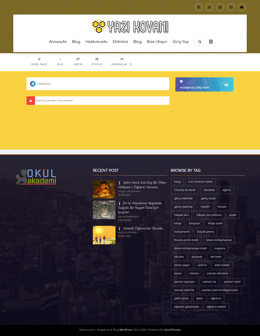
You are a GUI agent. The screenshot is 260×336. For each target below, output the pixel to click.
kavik (232, 215)
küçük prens (205, 231)
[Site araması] (200, 42)
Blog (76, 42)
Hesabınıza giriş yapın (194, 88)
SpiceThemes (172, 330)
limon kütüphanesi (219, 240)
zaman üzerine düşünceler (220, 290)
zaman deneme (217, 273)
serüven (215, 256)
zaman (194, 273)
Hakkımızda (96, 42)
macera (220, 248)
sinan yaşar (182, 265)
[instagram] (231, 7)
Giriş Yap (181, 42)
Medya (78, 64)
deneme (209, 190)
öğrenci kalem (216, 306)
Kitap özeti (215, 223)
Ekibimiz (120, 42)
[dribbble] (220, 7)
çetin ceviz (181, 298)
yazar (178, 273)
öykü (199, 298)
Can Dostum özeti (200, 181)
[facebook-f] (198, 7)
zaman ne (209, 281)
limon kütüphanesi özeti (190, 248)
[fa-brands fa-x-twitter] (209, 7)
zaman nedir (232, 281)
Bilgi (60, 64)
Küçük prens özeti (186, 240)
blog (177, 181)
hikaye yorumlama (209, 215)
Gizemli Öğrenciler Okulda (143, 228)
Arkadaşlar (121, 64)
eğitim (227, 190)
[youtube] (241, 7)
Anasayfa (58, 42)
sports (202, 265)
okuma (179, 256)
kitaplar (194, 223)
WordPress (125, 330)
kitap (177, 223)
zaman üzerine (184, 290)
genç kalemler (183, 198)
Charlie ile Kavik (185, 190)
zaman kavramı (184, 281)
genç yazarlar (183, 206)
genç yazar (208, 198)
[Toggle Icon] (210, 42)
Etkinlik (96, 64)
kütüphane (181, 231)
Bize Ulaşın (157, 42)
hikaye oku (181, 215)
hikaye (222, 206)
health (205, 206)
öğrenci (216, 298)
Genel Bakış (39, 64)
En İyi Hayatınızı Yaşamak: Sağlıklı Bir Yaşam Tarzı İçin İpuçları (140, 208)
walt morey (222, 265)
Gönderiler (43, 84)
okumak (197, 256)
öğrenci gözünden (186, 306)
